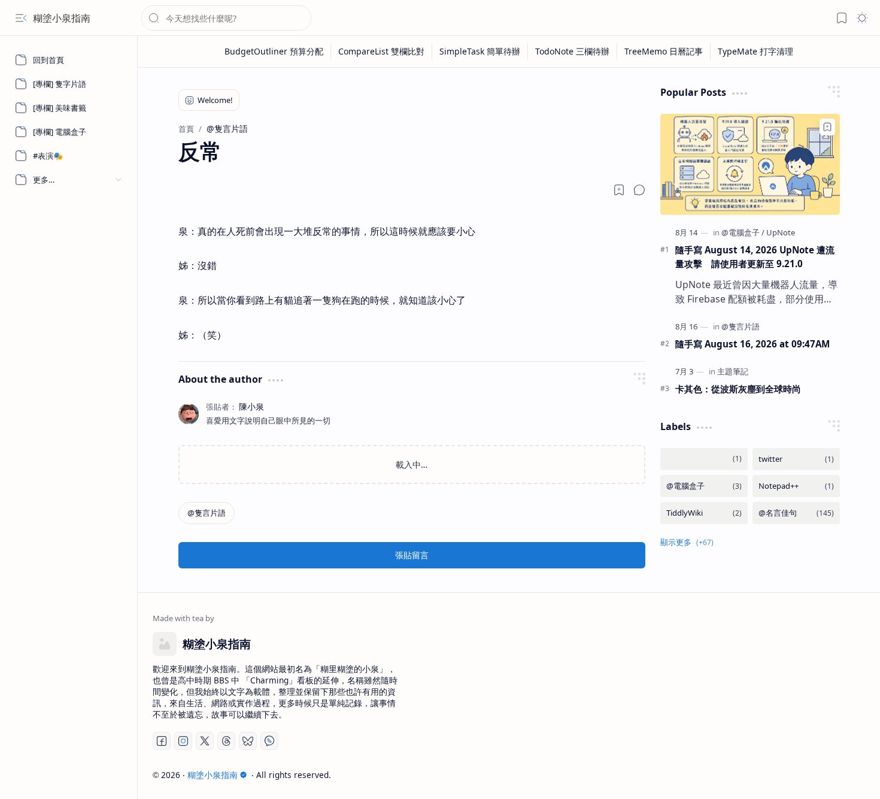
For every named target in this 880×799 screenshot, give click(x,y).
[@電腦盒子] (742, 232)
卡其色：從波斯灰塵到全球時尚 (738, 389)
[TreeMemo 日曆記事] (664, 51)
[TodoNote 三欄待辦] (572, 51)
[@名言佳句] (796, 513)
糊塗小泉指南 (61, 18)
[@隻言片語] (206, 513)
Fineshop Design (831, 774)
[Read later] (619, 190)
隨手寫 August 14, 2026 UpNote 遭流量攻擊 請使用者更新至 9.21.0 (755, 257)
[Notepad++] (796, 486)
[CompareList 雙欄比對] (381, 51)
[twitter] (796, 459)
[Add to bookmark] (827, 127)
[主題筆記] (732, 371)
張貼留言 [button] (412, 555)
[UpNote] (780, 232)
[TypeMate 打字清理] (755, 51)
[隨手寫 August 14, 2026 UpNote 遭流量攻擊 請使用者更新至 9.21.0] (750, 164)
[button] (21, 18)
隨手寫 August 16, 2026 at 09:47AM (752, 344)
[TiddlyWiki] (704, 513)
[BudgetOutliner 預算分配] (274, 51)
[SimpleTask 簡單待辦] (480, 51)
